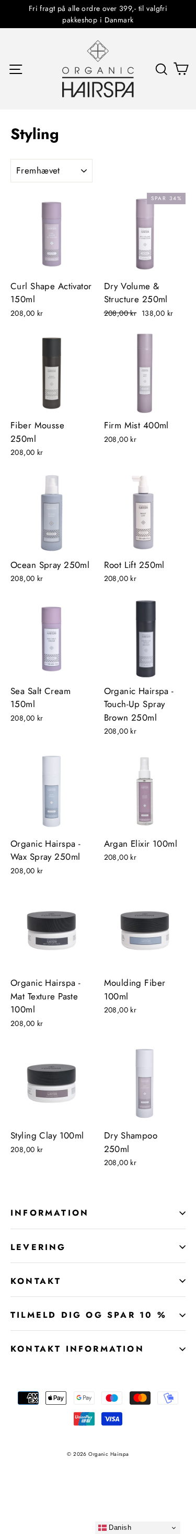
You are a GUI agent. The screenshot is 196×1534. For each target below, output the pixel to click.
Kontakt (35, 1281)
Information (49, 1213)
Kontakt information (77, 1349)
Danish (119, 1527)
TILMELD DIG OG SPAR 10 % (88, 1315)
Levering (38, 1247)
